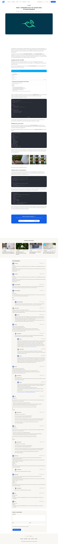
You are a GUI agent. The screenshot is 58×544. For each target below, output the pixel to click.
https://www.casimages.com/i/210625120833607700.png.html (26, 392)
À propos (21, 538)
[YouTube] (29, 536)
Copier (45, 99)
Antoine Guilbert (16, 308)
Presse (29, 538)
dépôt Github (18, 67)
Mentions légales (35, 541)
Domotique (13, 1)
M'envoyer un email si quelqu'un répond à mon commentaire (21, 526)
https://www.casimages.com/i (32, 346)
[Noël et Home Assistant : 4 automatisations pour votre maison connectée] (22, 246)
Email (30, 522)
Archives (32, 538)
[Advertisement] (29, 41)
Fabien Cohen (16, 474)
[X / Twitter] (25, 536)
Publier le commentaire (17, 529)
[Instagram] (27, 536)
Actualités (9, 1)
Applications (24, 1)
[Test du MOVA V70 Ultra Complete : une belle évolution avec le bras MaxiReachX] (8, 246)
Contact (36, 538)
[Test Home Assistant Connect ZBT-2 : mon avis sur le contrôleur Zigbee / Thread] (49, 246)
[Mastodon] (31, 536)
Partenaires (26, 538)
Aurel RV (15, 366)
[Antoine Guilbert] (3, 2)
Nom (13, 522)
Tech (20, 1)
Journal (29, 1)
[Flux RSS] (33, 536)
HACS (28, 61)
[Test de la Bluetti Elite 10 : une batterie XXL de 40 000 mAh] (36, 246)
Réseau (17, 1)
